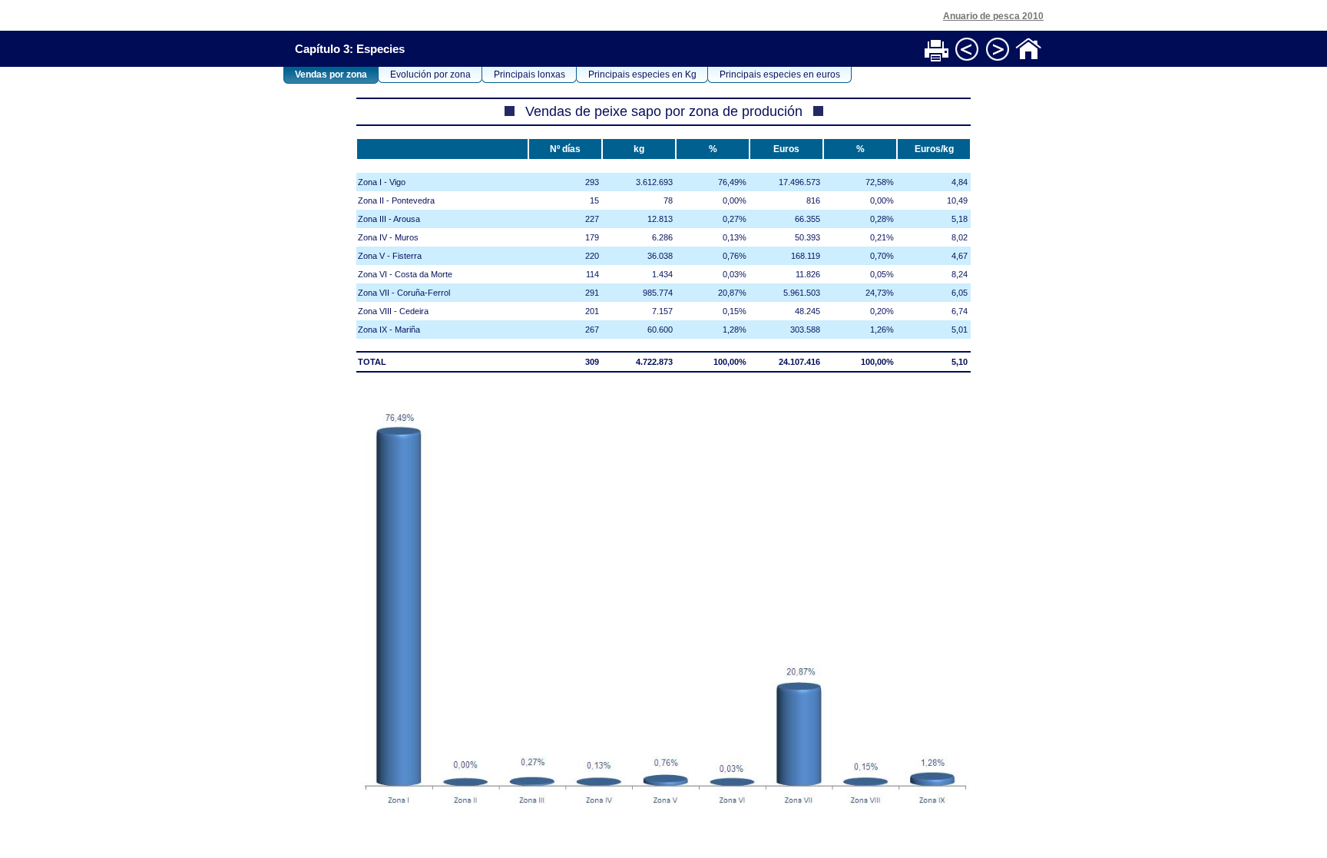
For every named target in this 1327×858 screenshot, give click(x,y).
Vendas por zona (331, 74)
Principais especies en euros (780, 74)
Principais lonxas (529, 74)
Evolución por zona (430, 74)
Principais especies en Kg (642, 74)
